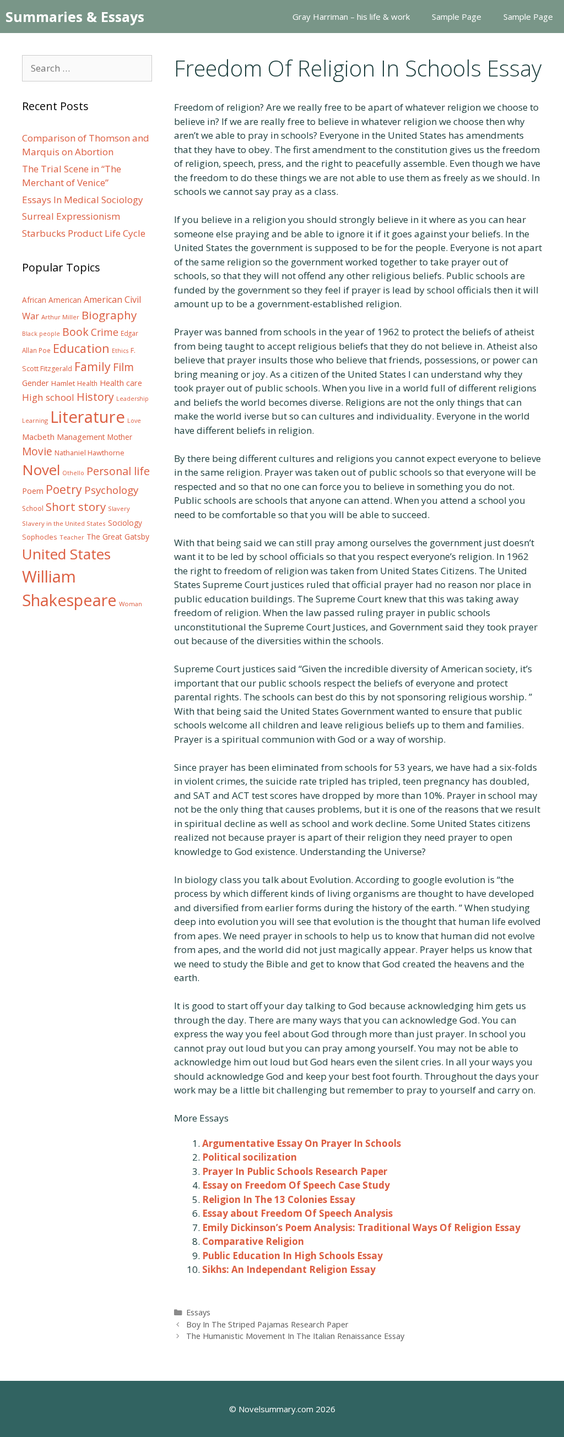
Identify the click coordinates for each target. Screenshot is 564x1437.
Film (123, 367)
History (95, 396)
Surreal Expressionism (71, 216)
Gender (35, 383)
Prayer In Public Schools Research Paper (294, 1171)
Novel (41, 470)
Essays (198, 1312)
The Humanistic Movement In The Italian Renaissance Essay (295, 1336)
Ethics (120, 351)
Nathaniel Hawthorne (89, 453)
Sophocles (39, 537)
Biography (109, 315)
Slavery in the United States (64, 523)
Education (81, 348)
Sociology (125, 523)
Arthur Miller (60, 317)
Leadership (132, 398)
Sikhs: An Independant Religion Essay (289, 1269)
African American (52, 300)
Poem (33, 491)
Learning (35, 420)
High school (48, 397)
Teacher (71, 537)
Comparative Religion (253, 1241)
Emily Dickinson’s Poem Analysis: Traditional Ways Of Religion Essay (361, 1227)
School (33, 508)
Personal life (118, 471)
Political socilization (249, 1157)
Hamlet (63, 383)
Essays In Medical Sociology (82, 199)
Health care (121, 383)
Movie (37, 451)
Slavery (119, 508)
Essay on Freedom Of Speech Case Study (296, 1185)
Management (81, 437)
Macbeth (38, 436)
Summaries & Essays (75, 16)
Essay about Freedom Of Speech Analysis (297, 1213)
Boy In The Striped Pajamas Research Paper (267, 1324)
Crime (104, 332)
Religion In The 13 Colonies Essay (278, 1199)
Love (134, 420)
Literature (87, 417)
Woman (130, 604)
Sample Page (456, 16)
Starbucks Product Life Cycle (83, 233)
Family (92, 366)
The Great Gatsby (117, 536)
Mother (119, 437)
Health (87, 383)
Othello (73, 473)
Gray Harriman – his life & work (351, 16)
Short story (76, 506)
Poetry (64, 489)
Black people (41, 334)
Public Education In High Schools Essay (292, 1255)
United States (66, 554)
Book (75, 331)
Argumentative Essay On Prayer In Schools (301, 1143)
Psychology (111, 490)
